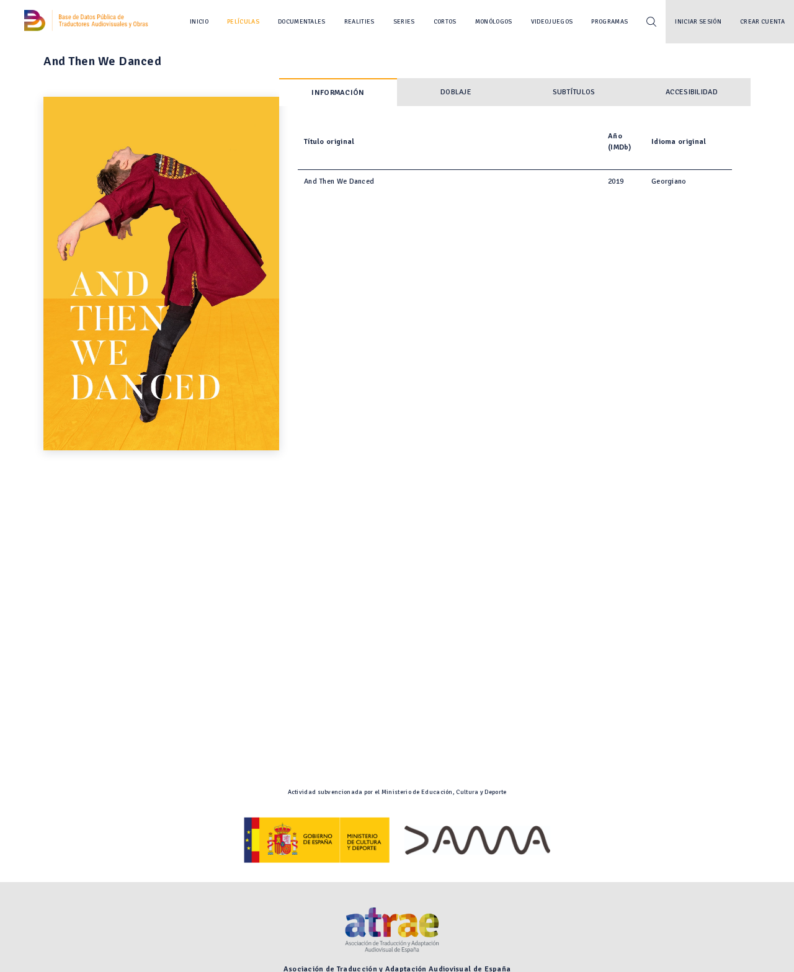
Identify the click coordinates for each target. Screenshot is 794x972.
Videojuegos (552, 21)
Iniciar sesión (698, 21)
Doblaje (455, 92)
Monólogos (493, 21)
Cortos (445, 21)
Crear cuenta (762, 21)
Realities (359, 21)
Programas (609, 21)
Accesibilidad (692, 92)
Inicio (199, 21)
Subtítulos (574, 92)
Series (404, 21)
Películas (243, 21)
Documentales (302, 21)
